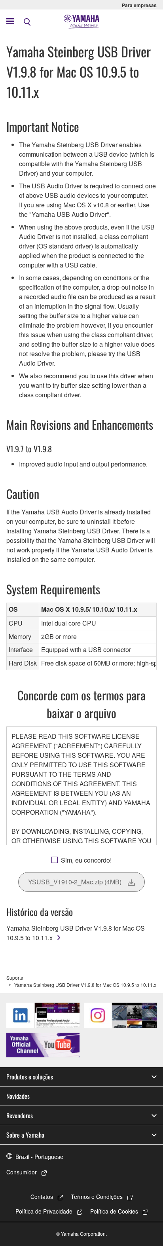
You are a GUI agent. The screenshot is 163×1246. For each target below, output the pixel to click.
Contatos (41, 1196)
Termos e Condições (97, 1196)
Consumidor (21, 1172)
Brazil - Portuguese (39, 1157)
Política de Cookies (114, 1211)
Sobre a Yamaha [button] (25, 1135)
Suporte (14, 977)
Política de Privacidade (43, 1211)
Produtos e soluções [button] (29, 1076)
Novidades (18, 1096)
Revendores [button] (19, 1115)
